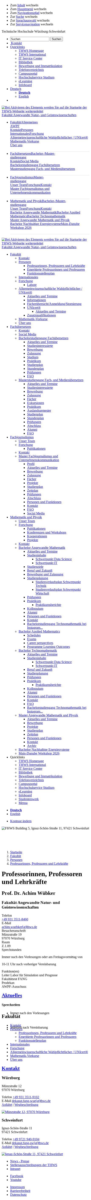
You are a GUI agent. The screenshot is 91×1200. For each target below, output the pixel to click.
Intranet (15, 1169)
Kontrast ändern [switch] (21, 821)
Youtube (15, 1180)
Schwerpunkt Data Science (54, 559)
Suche (20, 16)
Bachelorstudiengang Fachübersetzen (35, 165)
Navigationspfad (28, 13)
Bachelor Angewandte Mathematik (33, 212)
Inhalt (21, 5)
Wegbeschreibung (26, 1104)
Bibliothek (26, 62)
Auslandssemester (39, 410)
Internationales (20, 133)
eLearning (25, 81)
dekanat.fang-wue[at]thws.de (31, 1101)
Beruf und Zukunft (39, 570)
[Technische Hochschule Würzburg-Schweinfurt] (45, 111)
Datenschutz (18, 1194)
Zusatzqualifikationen (41, 315)
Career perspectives (40, 643)
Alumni (32, 429)
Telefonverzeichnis (31, 70)
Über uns (16, 145)
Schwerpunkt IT (46, 563)
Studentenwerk (29, 799)
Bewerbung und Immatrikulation (40, 66)
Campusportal (28, 73)
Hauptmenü (25, 9)
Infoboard (25, 85)
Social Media (30, 161)
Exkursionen (35, 403)
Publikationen (36, 448)
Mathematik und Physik (26, 517)
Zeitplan (32, 490)
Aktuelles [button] (12, 995)
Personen (27, 130)
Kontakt (15, 130)
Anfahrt (7, 1104)
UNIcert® (34, 307)
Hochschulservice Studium (36, 77)
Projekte (32, 483)
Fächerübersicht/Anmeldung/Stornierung (54, 304)
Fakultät (15, 254)
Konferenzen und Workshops (46, 532)
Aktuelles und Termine (42, 296)
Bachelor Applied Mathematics (39, 631)
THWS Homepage (31, 50)
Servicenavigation (28, 24)
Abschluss (34, 426)
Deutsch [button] (15, 89)
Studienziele (35, 566)
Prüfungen (34, 372)
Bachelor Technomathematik (46, 216)
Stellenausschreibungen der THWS (33, 1165)
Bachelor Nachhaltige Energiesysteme (35, 224)
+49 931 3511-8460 (15, 919)
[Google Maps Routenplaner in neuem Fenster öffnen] (26, 1112)
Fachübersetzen (20, 326)
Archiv (31, 746)
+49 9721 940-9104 (26, 1139)
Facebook (16, 1176)
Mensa (23, 803)
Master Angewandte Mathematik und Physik (40, 220)
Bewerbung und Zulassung (45, 574)
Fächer (31, 399)
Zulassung (34, 353)
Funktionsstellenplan (41, 273)
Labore (32, 285)
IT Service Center (30, 58)
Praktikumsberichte (48, 605)
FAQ (30, 376)
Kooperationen (37, 536)
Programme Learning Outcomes (48, 646)
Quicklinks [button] (17, 47)
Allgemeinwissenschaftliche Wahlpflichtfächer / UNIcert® (49, 137)
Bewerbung (35, 349)
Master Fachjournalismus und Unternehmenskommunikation (30, 190)
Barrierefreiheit (20, 1191)
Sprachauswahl (26, 20)
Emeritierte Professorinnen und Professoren (56, 269)
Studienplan (35, 365)
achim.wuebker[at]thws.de (19, 927)
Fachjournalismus (22, 437)
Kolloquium (35, 608)
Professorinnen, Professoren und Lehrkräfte (56, 266)
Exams (31, 639)
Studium (32, 357)
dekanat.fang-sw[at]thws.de (30, 1143)
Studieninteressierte (40, 346)
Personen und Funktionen (44, 502)
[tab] (45, 995)
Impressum (17, 1187)
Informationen (36, 300)
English (24, 96)
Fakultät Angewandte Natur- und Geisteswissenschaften (39, 115)
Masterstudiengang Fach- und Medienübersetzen (42, 169)
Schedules (34, 635)
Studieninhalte (36, 555)
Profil (30, 464)
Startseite (16, 852)
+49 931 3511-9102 (26, 1097)
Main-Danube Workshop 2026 (39, 753)
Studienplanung (37, 578)
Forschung (37, 133)
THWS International (32, 54)
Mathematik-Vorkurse (24, 141)
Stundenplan (35, 368)
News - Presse (19, 1161)
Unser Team (18, 185)
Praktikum (34, 361)
